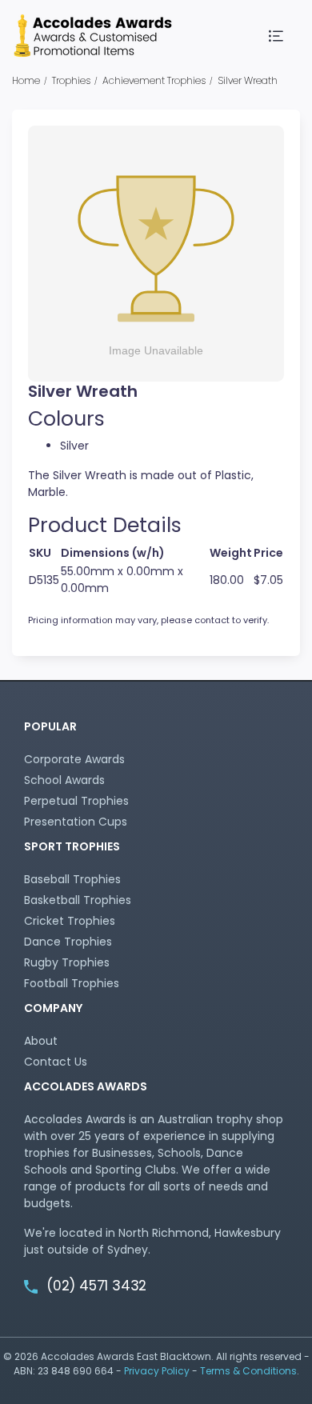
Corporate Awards (74, 759)
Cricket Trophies (69, 921)
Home (26, 80)
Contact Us (55, 1062)
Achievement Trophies (154, 80)
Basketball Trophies (77, 900)
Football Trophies (71, 983)
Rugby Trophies (67, 962)
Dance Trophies (68, 942)
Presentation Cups (75, 822)
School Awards (64, 780)
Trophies (71, 80)
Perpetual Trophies (76, 801)
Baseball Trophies (72, 879)
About (41, 1041)
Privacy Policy (157, 1371)
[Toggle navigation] (276, 36)
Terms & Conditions (248, 1371)
